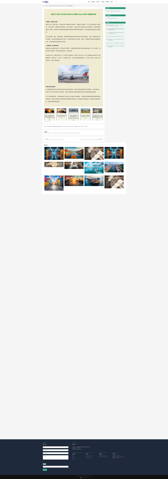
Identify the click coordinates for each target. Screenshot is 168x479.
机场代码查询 (93, 1)
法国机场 (115, 18)
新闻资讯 (107, 1)
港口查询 (98, 1)
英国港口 (118, 11)
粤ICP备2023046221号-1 (84, 477)
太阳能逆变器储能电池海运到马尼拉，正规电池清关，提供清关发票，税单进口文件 (115, 25)
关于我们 (111, 1)
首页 (89, 1)
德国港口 (108, 11)
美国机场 (108, 18)
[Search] (125, 2)
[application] (99, 1)
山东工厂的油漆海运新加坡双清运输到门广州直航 (115, 36)
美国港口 (115, 11)
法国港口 (111, 11)
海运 (69, 133)
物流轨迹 (103, 1)
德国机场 (111, 18)
